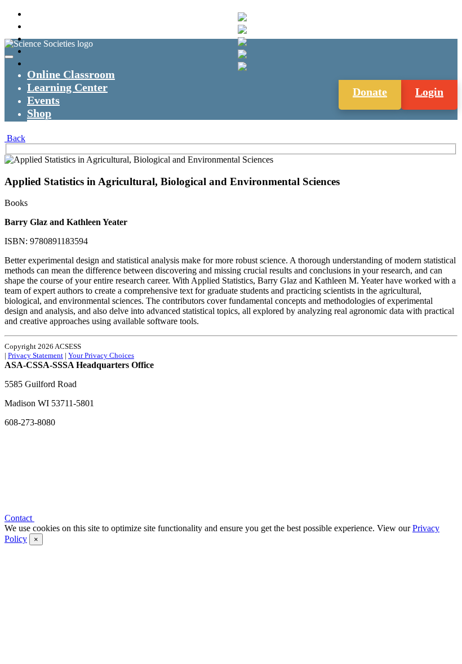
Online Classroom (71, 74)
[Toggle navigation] (9, 57)
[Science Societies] (242, 16)
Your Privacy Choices (101, 355)
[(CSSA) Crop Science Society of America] (242, 41)
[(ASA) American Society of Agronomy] (242, 29)
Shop (39, 113)
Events (43, 100)
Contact (19, 518)
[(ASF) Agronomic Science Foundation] (242, 66)
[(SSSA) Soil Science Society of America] (242, 54)
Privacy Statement (35, 355)
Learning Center (67, 87)
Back (15, 138)
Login (429, 92)
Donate (370, 92)
